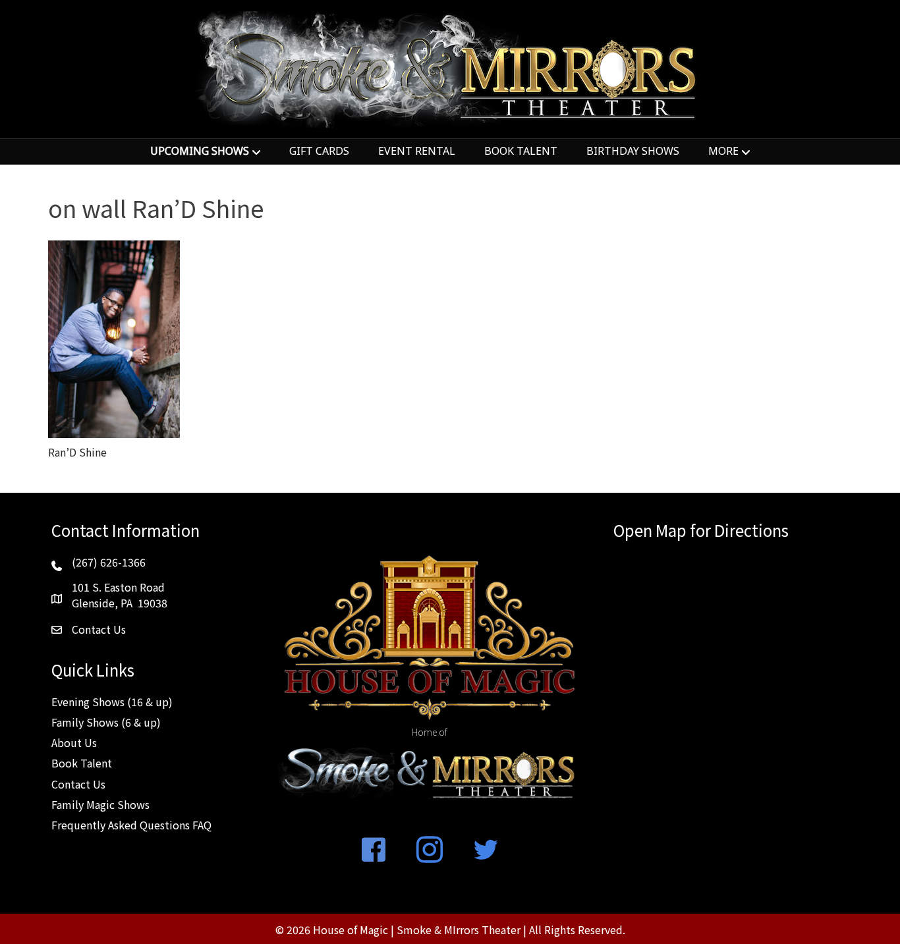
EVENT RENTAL (416, 151)
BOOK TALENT (520, 151)
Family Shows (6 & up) (106, 722)
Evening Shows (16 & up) (112, 701)
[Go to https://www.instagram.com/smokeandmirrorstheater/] (429, 850)
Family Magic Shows (100, 804)
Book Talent (81, 763)
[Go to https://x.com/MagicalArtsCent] (485, 850)
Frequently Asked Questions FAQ (131, 825)
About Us (74, 742)
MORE (723, 151)
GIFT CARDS (319, 151)
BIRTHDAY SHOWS (632, 151)
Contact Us (78, 784)
